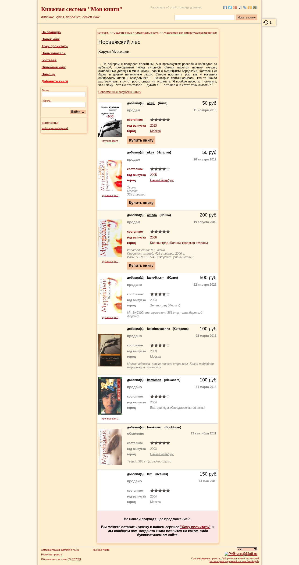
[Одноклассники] (249, 7)
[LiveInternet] (240, 7)
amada (152, 215)
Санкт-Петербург (162, 180)
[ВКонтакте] (225, 7)
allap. (151, 103)
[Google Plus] (235, 7)
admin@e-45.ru (70, 549)
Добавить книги (55, 81)
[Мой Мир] (254, 7)
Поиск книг (51, 39)
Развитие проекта (51, 554)
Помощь (48, 74)
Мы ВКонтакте (101, 549)
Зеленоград (158, 305)
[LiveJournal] (244, 7)
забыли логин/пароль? (55, 128)
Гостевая (49, 60)
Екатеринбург (159, 407)
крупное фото (110, 140)
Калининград (159, 243)
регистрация (50, 122)
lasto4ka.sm (155, 277)
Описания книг (54, 67)
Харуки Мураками (113, 51)
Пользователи (54, 53)
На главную (51, 32)
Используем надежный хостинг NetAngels (234, 561)
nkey (150, 152)
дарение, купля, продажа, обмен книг (70, 16)
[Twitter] (230, 7)
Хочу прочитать (55, 46)
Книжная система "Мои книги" (81, 9)
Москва (155, 131)
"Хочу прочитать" (195, 527)
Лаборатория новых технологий (240, 558)
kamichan (154, 380)
